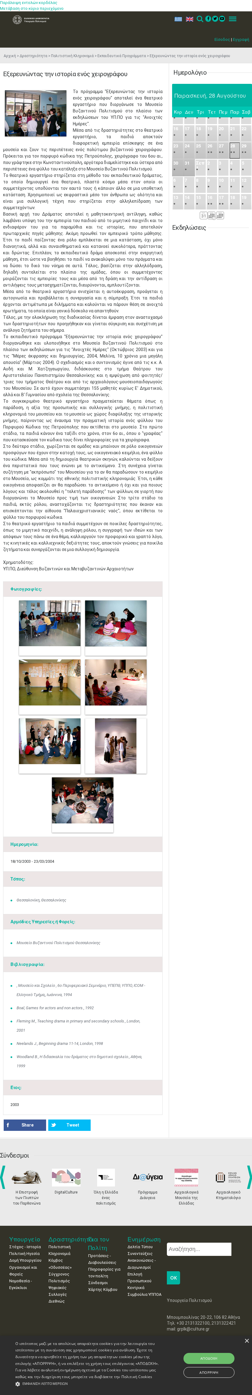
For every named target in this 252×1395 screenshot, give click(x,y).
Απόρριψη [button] (208, 1372)
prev (4, 1177)
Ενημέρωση (144, 1239)
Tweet (72, 1125)
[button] (87, 1384)
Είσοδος (222, 39)
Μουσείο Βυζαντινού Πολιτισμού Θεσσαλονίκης (58, 942)
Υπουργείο (24, 1239)
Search (199, 19)
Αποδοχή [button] (209, 1358)
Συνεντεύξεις (140, 1253)
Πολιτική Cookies (136, 1376)
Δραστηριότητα (33, 56)
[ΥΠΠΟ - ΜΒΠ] (35, 113)
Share (27, 1125)
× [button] (246, 1341)
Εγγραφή (241, 39)
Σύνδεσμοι (98, 1282)
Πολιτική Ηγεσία (24, 1253)
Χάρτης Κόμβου (102, 1289)
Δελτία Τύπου (140, 1247)
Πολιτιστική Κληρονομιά (72, 56)
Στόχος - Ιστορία (25, 1247)
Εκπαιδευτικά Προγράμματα (121, 56)
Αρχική (10, 56)
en (188, 19)
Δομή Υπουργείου (25, 1260)
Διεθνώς (57, 1301)
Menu (231, 19)
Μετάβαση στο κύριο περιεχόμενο (32, 8)
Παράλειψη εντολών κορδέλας (28, 2)
